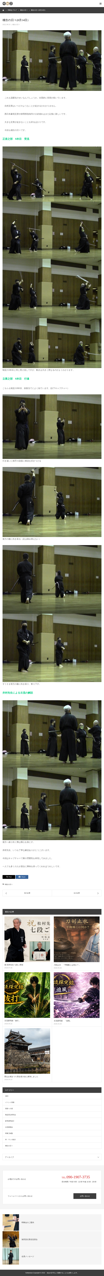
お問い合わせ (85, 1196)
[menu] (100, 3)
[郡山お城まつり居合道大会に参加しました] (27, 1051)
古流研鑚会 (9, 1127)
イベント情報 (9, 1102)
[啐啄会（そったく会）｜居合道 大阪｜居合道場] (8, 3)
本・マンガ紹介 (10, 1139)
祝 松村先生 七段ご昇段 (13, 965)
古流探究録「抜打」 (12, 1021)
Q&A (6, 1096)
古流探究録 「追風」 (63, 1021)
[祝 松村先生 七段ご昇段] (27, 939)
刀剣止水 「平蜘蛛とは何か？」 (67, 965)
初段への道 (9, 1108)
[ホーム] (3, 10)
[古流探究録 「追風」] (77, 995)
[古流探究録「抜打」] (27, 995)
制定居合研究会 (10, 1115)
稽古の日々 (16, 24)
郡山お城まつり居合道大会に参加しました (21, 1077)
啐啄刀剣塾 (9, 1133)
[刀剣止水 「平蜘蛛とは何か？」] (77, 939)
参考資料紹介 (9, 1121)
